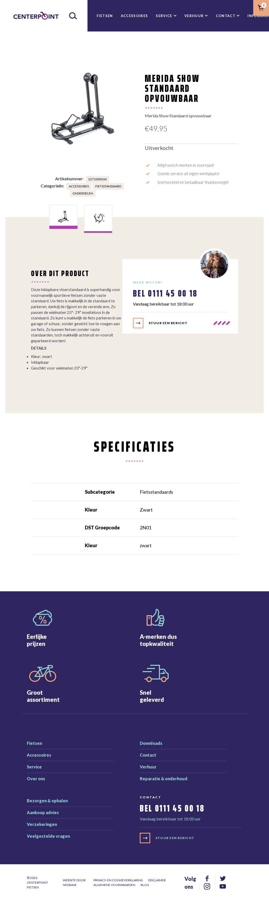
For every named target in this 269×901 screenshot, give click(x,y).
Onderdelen (83, 193)
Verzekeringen (42, 824)
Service (164, 16)
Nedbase (70, 885)
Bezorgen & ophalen (47, 800)
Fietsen (105, 16)
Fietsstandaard (108, 186)
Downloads (151, 743)
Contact (225, 16)
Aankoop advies (43, 812)
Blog (145, 885)
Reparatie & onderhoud (163, 778)
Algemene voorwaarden (114, 885)
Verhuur (194, 16)
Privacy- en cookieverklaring (118, 880)
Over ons (36, 778)
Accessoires (134, 16)
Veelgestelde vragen (48, 836)
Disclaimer (157, 880)
